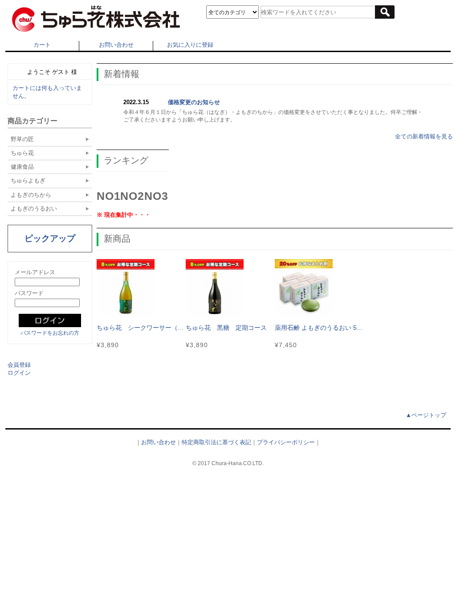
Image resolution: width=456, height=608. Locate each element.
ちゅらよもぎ (28, 180)
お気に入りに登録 (190, 44)
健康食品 (22, 166)
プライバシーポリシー (286, 442)
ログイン (19, 372)
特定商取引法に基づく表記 (216, 442)
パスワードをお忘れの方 (49, 333)
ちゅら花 (22, 153)
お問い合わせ (116, 44)
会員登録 (19, 364)
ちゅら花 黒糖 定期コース (226, 327)
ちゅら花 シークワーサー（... (140, 327)
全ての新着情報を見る (424, 136)
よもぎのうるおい (34, 208)
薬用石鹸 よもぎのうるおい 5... (318, 327)
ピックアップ (49, 238)
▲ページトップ (426, 415)
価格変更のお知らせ (194, 102)
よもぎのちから (31, 194)
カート (42, 44)
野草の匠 (22, 139)
